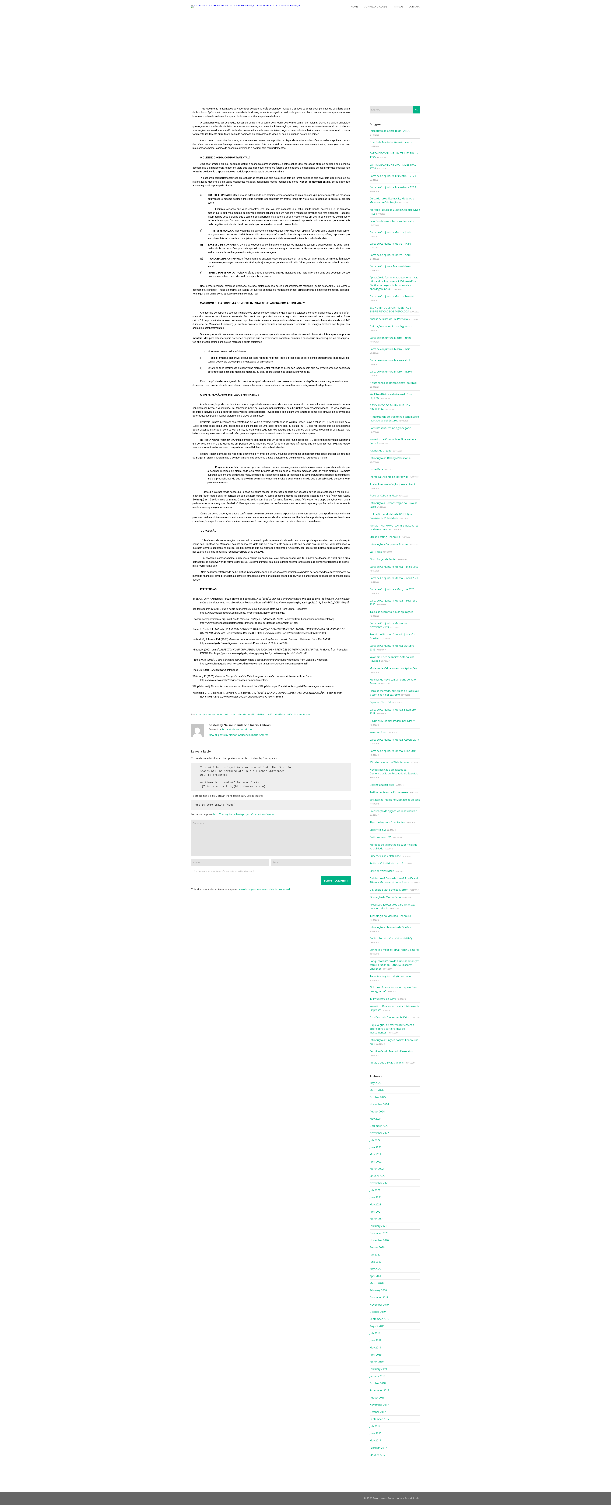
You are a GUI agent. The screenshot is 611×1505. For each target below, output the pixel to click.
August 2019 (377, 1326)
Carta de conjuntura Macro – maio (390, 349)
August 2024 (377, 1111)
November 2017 (379, 1404)
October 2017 (378, 1412)
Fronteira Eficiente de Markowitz (389, 477)
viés (290, 714)
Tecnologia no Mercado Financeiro (390, 916)
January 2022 (377, 1176)
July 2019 (375, 1333)
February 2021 (378, 1226)
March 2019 (377, 1362)
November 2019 (379, 1304)
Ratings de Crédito (381, 450)
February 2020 (378, 1290)
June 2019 (375, 1340)
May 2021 (375, 1204)
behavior (199, 714)
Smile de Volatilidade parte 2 (386, 863)
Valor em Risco (378, 732)
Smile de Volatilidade (382, 871)
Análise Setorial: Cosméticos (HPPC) (391, 938)
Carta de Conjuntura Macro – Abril (390, 255)
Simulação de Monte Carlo (385, 897)
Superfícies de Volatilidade (385, 856)
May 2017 (375, 1440)
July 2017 (375, 1426)
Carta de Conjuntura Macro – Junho (391, 232)
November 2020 (379, 1240)
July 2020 (375, 1254)
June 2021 (375, 1197)
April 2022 (376, 1161)
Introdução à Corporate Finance (389, 544)
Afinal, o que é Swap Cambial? (387, 1062)
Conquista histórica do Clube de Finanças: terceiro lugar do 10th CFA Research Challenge (394, 964)
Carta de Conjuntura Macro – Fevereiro (393, 296)
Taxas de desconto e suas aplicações (391, 612)
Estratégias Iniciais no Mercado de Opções (395, 799)
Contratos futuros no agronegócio (390, 428)
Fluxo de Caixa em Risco (384, 495)
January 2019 (377, 1376)
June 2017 (375, 1433)
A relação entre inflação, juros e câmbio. (393, 484)
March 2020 (377, 1283)
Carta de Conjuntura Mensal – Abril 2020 (394, 578)
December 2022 (379, 1126)
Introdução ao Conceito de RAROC (390, 131)
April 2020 (376, 1276)
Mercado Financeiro (260, 714)
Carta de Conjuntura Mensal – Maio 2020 (394, 566)
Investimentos (245, 714)
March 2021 (377, 1219)
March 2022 (377, 1168)
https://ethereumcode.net (237, 729)
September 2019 (379, 1319)
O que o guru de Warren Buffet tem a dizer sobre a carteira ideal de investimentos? (392, 1028)
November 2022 (379, 1133)
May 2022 (375, 1154)
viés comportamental (302, 714)
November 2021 (379, 1183)
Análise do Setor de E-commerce (389, 792)
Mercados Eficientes (278, 714)
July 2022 (375, 1140)
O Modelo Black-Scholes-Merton (389, 889)
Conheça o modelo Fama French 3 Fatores (394, 949)
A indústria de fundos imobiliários (390, 1017)
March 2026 (377, 1090)
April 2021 (376, 1211)
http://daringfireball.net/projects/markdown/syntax (243, 814)
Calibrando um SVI (381, 837)
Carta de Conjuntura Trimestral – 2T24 (393, 176)
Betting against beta (382, 785)
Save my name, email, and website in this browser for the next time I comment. (224, 871)
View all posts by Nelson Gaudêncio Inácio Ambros (238, 735)
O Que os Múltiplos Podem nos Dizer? (392, 721)
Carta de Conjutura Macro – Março (390, 266)
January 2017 (377, 1455)
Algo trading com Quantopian (387, 822)
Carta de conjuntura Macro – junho (390, 337)
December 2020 (379, 1233)
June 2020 (375, 1261)
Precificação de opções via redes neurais (393, 811)
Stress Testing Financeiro (385, 537)
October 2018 (378, 1383)
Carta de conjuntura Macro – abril (390, 360)
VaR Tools (376, 552)
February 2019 (378, 1369)
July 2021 (375, 1190)
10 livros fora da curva (383, 998)
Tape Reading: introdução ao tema (390, 976)
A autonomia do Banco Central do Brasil (393, 383)
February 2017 (378, 1447)
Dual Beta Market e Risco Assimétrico (392, 142)
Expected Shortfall (380, 702)
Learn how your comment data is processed (264, 889)
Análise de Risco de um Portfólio (389, 319)
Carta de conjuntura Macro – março (391, 371)
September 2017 (379, 1419)
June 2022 (375, 1147)
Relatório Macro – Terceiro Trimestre (392, 221)
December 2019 (379, 1297)
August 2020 (377, 1247)
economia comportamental (216, 714)
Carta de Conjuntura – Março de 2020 (392, 589)
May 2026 (375, 1083)
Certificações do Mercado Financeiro (391, 1051)
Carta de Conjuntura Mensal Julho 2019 (393, 751)
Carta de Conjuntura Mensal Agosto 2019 (394, 739)
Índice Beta (376, 469)
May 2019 (375, 1347)
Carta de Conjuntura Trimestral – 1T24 (393, 187)
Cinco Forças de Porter (383, 559)
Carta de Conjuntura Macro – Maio (390, 243)
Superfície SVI (378, 829)
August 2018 (377, 1397)
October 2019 (378, 1311)
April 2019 (376, 1354)
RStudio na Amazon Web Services (389, 762)
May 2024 (375, 1118)
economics (233, 714)
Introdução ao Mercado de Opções (390, 927)
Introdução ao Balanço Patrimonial (390, 458)
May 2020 (375, 1269)
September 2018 (379, 1390)
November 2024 (379, 1104)
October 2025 (378, 1097)
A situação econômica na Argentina (390, 326)
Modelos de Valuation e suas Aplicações (393, 668)
